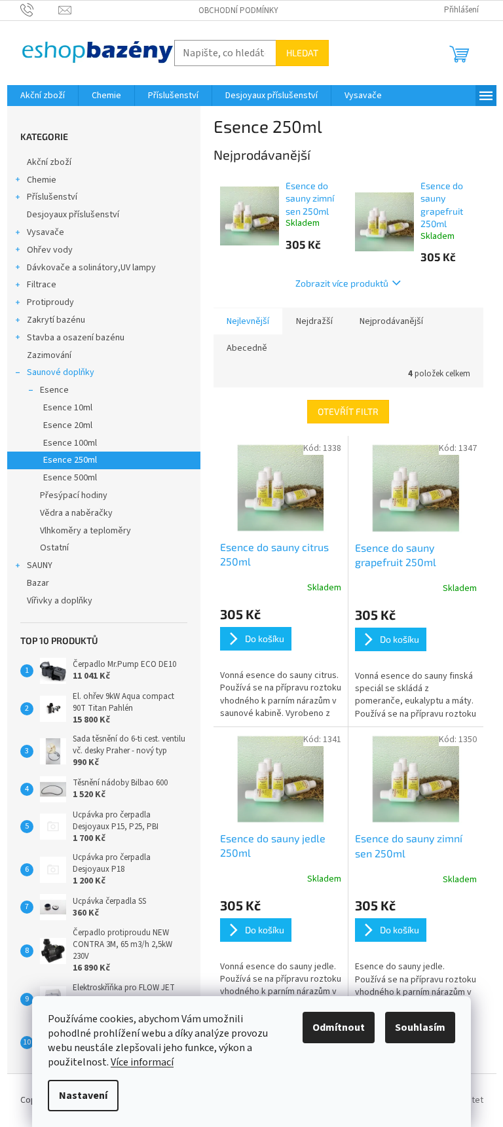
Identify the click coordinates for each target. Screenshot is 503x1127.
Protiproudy (50, 302)
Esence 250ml (70, 460)
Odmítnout (338, 1027)
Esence (54, 390)
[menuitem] (42, 95)
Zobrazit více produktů (341, 283)
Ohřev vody (50, 250)
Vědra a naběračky (76, 513)
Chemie (41, 180)
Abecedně (247, 348)
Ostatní (54, 547)
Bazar (38, 583)
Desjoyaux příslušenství (73, 214)
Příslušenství (52, 197)
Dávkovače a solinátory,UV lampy (91, 267)
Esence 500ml (70, 477)
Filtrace (41, 284)
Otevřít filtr (348, 411)
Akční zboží (49, 162)
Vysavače (45, 232)
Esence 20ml (67, 425)
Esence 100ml (70, 443)
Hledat (302, 52)
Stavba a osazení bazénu (75, 337)
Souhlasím (420, 1027)
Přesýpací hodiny (73, 495)
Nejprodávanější (391, 321)
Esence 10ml (67, 407)
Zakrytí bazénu (56, 320)
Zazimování (49, 355)
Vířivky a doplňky (59, 600)
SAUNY (39, 565)
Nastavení (83, 1095)
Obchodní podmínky (238, 10)
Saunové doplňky (60, 372)
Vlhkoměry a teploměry (85, 530)
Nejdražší (314, 321)
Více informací (142, 1062)
